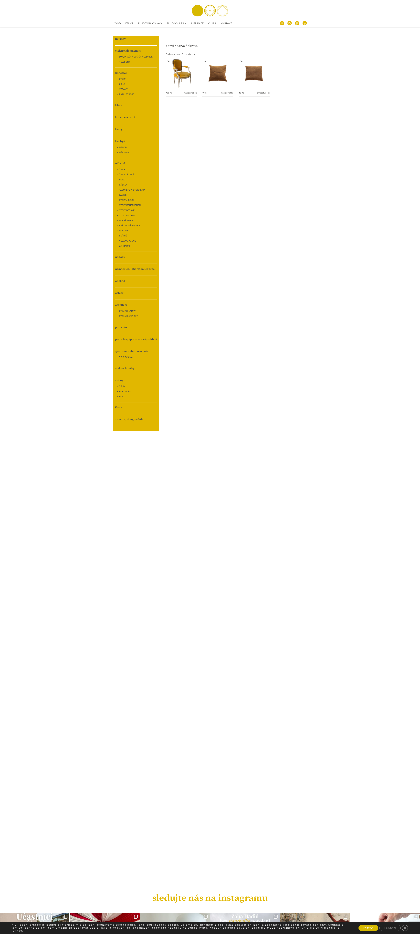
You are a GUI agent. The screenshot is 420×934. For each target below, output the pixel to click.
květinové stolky (129, 226)
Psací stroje (126, 94)
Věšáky (123, 89)
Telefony (124, 62)
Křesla (123, 185)
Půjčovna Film (177, 23)
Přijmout (368, 928)
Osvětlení (121, 305)
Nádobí (123, 147)
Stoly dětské (127, 210)
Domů (170, 45)
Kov (121, 396)
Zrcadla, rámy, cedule (129, 419)
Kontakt (226, 23)
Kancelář (121, 72)
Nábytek (124, 152)
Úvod (117, 23)
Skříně (123, 236)
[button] (168, 60)
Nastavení (390, 928)
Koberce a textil (125, 117)
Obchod (120, 281)
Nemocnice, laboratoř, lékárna (135, 269)
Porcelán (121, 327)
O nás (212, 23)
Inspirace (197, 23)
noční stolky (127, 221)
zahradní (124, 246)
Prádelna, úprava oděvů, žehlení (136, 339)
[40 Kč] (217, 73)
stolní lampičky (128, 316)
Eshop (129, 23)
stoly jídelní (126, 200)
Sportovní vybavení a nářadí (133, 351)
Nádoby (120, 257)
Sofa (122, 180)
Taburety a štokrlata (132, 190)
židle (122, 170)
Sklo (122, 386)
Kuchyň (120, 141)
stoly (122, 79)
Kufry (118, 129)
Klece (118, 105)
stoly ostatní (127, 215)
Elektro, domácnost (128, 50)
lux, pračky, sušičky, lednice (136, 57)
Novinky (120, 38)
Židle (122, 84)
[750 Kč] (181, 73)
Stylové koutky (125, 368)
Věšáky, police (127, 241)
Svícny (119, 380)
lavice (122, 195)
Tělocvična (126, 357)
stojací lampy (127, 311)
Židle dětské (126, 175)
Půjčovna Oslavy (150, 23)
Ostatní (119, 293)
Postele (123, 231)
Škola (118, 407)
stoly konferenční (130, 205)
